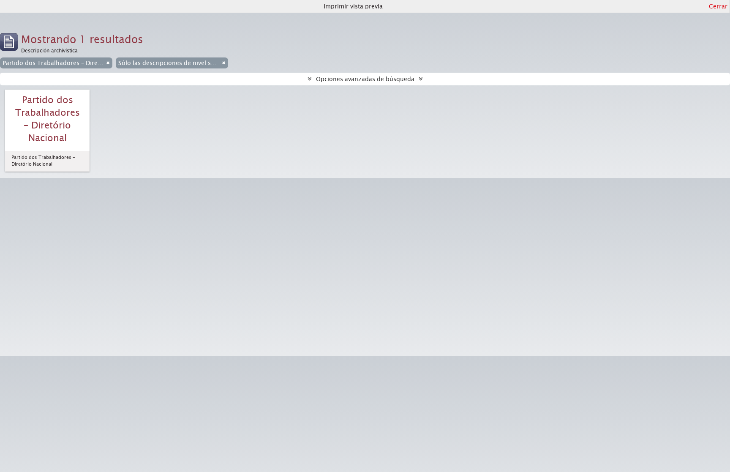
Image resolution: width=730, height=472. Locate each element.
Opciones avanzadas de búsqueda (365, 79)
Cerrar (718, 6)
